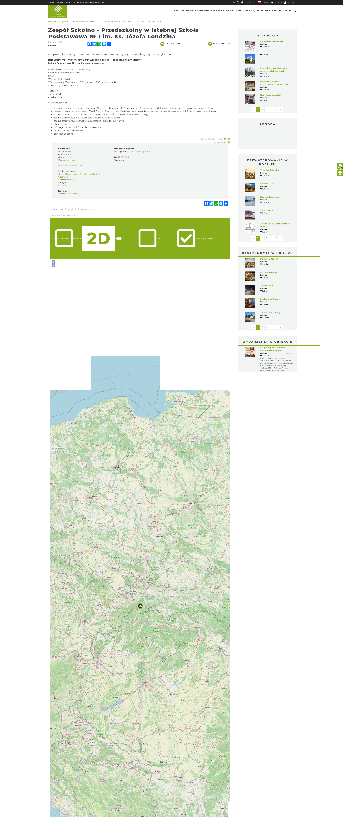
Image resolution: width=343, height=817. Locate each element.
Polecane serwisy (276, 10)
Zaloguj (290, 2)
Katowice (267, 139)
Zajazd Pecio (266, 210)
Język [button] (265, 2)
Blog (260, 10)
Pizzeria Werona (268, 272)
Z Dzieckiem (202, 10)
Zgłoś (227, 139)
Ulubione (278, 2)
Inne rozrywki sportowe (140, 151)
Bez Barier (217, 10)
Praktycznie (233, 10)
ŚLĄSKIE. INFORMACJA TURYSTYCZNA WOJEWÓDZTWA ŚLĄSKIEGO (76, 2)
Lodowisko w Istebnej (271, 41)
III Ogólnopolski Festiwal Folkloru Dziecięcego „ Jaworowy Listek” (272, 350)
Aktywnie (187, 10)
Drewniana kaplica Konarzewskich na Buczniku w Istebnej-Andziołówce (276, 84)
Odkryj (175, 10)
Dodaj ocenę (88, 209)
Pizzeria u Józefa (269, 259)
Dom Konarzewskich (270, 95)
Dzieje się (249, 10)
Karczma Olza (267, 183)
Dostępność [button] (250, 2)
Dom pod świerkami (270, 197)
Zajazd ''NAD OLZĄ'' (270, 312)
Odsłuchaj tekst (174, 44)
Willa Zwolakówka (269, 170)
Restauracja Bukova (270, 299)
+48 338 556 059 (73, 194)
